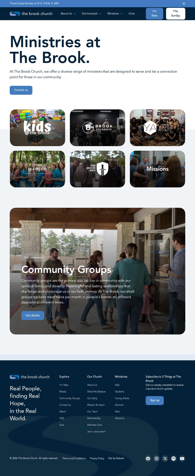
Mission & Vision (96, 405)
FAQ (61, 418)
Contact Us (65, 405)
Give (131, 13)
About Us (92, 385)
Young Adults (122, 398)
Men (117, 412)
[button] (68, 13)
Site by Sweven (116, 458)
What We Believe (96, 392)
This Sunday (175, 13)
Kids (117, 385)
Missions (119, 418)
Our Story (92, 398)
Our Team (92, 412)
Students (119, 392)
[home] (31, 14)
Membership (94, 418)
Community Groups (69, 398)
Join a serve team (96, 432)
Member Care (94, 425)
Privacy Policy (97, 458)
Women (119, 405)
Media (62, 392)
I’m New (154, 13)
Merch (62, 412)
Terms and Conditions (74, 458)
